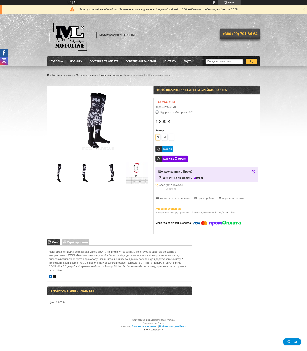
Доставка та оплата (104, 61)
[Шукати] (251, 61)
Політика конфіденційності (172, 326)
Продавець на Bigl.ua (153, 323)
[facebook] (50, 277)
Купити (167, 148)
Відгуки (189, 61)
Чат (295, 341)
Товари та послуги (62, 75)
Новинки (76, 61)
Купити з (168, 158)
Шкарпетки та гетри (110, 75)
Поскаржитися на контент (144, 326)
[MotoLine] (70, 35)
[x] (54, 277)
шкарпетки (62, 251)
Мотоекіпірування (86, 75)
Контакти (169, 61)
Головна (56, 61)
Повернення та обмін (140, 61)
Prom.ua (170, 320)
